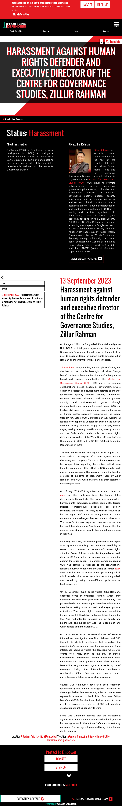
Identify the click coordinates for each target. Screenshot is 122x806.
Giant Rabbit (71, 785)
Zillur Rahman (101, 150)
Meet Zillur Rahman (84, 258)
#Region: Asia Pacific (32, 736)
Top (3, 283)
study (118, 568)
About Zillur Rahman (13, 119)
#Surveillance (95, 736)
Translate (115, 41)
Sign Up (61, 767)
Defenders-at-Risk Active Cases (89, 799)
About (4, 289)
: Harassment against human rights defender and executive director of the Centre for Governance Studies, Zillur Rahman (22, 300)
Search (106, 31)
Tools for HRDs (16, 31)
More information (21, 14)
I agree (87, 4)
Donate (46, 31)
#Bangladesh (50, 736)
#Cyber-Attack (67, 740)
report (63, 495)
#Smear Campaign (77, 736)
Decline (102, 4)
